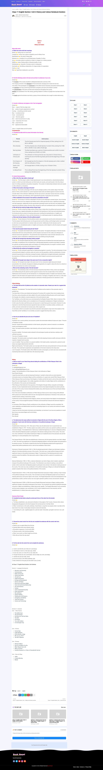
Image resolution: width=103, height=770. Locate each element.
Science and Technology (20, 601)
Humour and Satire (19, 581)
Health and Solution (19, 578)
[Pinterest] (28, 695)
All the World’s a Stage (20, 634)
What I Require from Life (20, 647)
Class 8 (85, 116)
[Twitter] (22, 695)
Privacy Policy (24, 1)
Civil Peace (17, 619)
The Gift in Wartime (19, 637)
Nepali (85, 135)
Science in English (75, 143)
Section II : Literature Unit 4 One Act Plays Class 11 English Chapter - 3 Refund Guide (38, 721)
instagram (76, 162)
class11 (19, 690)
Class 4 (85, 108)
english (17, 9)
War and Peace (18, 593)
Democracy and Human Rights (22, 583)
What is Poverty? (18, 648)
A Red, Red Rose (18, 632)
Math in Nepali (85, 147)
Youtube (33, 4)
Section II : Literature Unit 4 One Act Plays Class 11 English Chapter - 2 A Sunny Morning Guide (57, 721)
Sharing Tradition (19, 643)
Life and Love (18, 577)
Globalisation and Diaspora (21, 596)
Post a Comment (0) (39, 738)
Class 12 (85, 124)
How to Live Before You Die (21, 645)
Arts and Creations (19, 586)
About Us (13, 1)
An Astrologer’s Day (19, 622)
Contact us (18, 1)
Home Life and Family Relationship (23, 585)
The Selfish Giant (19, 613)
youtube (86, 162)
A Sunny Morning (19, 658)
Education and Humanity (20, 570)
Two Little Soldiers (19, 621)
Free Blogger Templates (36, 768)
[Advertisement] (40, 29)
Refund (16, 659)
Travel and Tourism (19, 599)
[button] (89, 4)
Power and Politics (19, 591)
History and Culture (19, 575)
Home (26, 4)
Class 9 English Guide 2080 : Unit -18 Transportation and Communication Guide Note (81, 198)
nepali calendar (74, 274)
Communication (18, 572)
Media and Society (19, 573)
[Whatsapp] (25, 695)
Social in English (75, 139)
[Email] (31, 695)
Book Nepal (50, 765)
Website (39, 4)
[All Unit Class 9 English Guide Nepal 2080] (80, 177)
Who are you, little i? (19, 635)
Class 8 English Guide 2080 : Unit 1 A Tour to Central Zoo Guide (81, 207)
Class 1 (75, 105)
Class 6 (85, 112)
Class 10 (85, 120)
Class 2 (85, 105)
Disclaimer (30, 1)
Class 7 (75, 116)
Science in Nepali (85, 143)
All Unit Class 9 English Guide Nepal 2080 (80, 189)
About (77, 766)
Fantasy (16, 588)
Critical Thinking (18, 594)
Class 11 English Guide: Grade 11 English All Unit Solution (19, 720)
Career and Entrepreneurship (21, 589)
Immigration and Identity (20, 597)
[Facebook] (19, 695)
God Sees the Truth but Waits (21, 616)
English (75, 135)
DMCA (43, 1)
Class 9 (75, 120)
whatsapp (86, 158)
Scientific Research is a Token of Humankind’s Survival (27, 650)
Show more (63, 707)
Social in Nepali (85, 139)
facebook (76, 158)
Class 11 (75, 124)
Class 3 (75, 108)
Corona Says (18, 631)
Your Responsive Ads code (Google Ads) (39, 745)
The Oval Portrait (18, 614)
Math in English (75, 147)
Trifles (16, 656)
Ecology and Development (21, 580)
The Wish (17, 617)
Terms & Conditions (37, 1)
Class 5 (75, 112)
